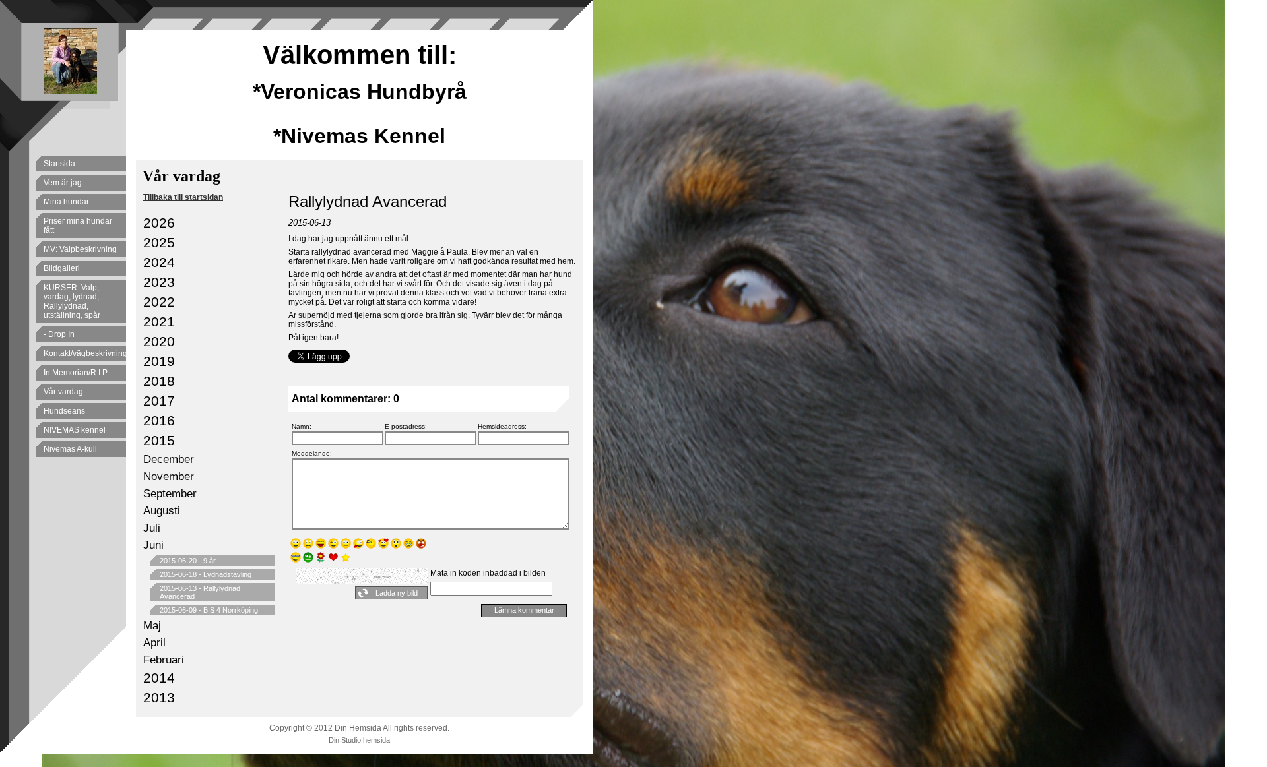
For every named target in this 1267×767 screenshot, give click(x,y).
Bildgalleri (62, 268)
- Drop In (59, 334)
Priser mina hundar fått (78, 225)
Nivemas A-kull (70, 449)
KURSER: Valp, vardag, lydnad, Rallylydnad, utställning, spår (72, 301)
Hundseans (64, 410)
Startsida (59, 163)
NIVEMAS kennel (75, 430)
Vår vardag (63, 391)
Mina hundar (66, 201)
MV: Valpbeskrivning (80, 249)
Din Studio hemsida (359, 740)
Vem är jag (63, 182)
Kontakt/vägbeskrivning (85, 353)
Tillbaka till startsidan (183, 197)
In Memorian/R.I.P (76, 372)
